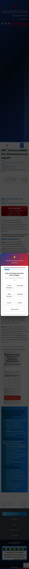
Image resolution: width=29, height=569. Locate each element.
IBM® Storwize (9, 295)
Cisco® (9, 303)
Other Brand (14, 309)
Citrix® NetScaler (9, 286)
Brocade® (20, 285)
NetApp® (20, 294)
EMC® (20, 303)
